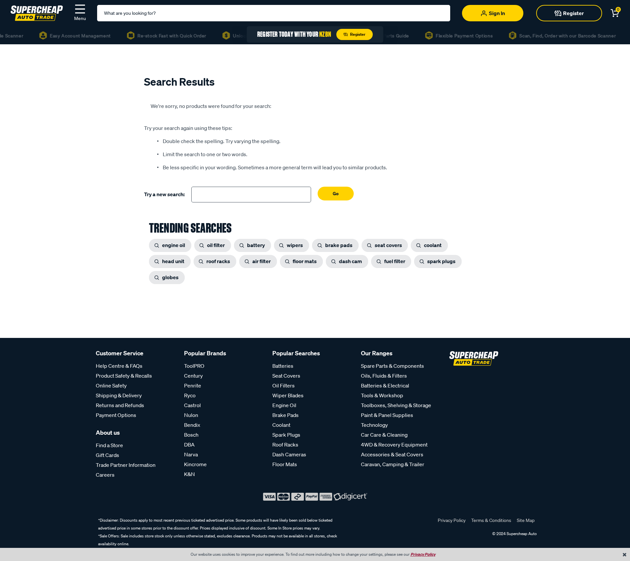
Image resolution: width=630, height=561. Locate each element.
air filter (261, 261)
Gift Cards (107, 455)
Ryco (190, 395)
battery (256, 245)
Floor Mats (284, 464)
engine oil (173, 245)
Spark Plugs (286, 434)
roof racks (218, 261)
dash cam (350, 261)
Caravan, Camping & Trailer (392, 464)
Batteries (282, 366)
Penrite (192, 385)
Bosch (191, 434)
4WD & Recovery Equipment (394, 444)
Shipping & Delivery (119, 395)
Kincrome (195, 464)
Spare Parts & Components (392, 366)
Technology (374, 425)
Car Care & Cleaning (384, 434)
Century (193, 375)
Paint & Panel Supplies (387, 415)
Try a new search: (164, 194)
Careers (105, 474)
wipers (295, 245)
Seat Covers (286, 375)
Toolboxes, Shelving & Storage (396, 405)
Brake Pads (285, 415)
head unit (173, 261)
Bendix (192, 425)
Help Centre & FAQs (119, 366)
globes (170, 277)
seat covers (388, 245)
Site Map (526, 520)
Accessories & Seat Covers (392, 454)
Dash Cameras (289, 454)
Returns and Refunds (120, 405)
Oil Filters (283, 385)
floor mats (305, 261)
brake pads (338, 245)
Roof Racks (285, 444)
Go (336, 193)
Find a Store (109, 445)
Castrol (192, 405)
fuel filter (394, 261)
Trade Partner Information (126, 465)
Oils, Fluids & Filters (384, 375)
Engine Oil (284, 405)
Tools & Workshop (382, 395)
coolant (433, 245)
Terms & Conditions (491, 520)
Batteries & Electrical (385, 385)
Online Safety (111, 385)
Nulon (191, 415)
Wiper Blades (288, 395)
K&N (189, 474)
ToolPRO (194, 366)
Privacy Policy (452, 520)
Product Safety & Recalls (124, 375)
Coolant (281, 425)
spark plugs (441, 261)
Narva (191, 454)
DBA (189, 444)
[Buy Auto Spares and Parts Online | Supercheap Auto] (36, 12)
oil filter (216, 245)
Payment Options (116, 415)
